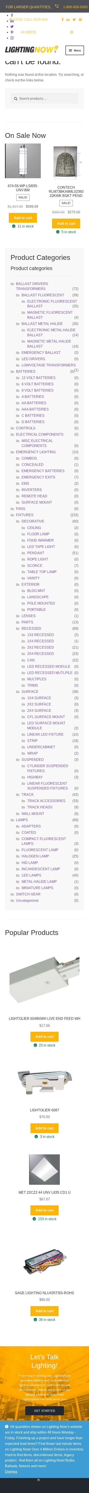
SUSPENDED (33, 759)
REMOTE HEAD (34, 496)
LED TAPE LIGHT (41, 547)
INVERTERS (32, 490)
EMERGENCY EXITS (38, 477)
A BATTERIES (33, 397)
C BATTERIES (33, 415)
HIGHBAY (35, 777)
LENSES (29, 616)
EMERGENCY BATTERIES (43, 471)
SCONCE (34, 565)
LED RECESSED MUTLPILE (50, 673)
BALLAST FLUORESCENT (43, 295)
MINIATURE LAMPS (37, 888)
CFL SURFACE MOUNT (46, 717)
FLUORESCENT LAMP (40, 850)
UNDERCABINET (41, 747)
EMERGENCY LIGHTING (36, 452)
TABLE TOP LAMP (42, 572)
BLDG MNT (36, 591)
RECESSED (31, 628)
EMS (25, 483)
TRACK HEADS (39, 807)
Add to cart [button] (23, 218)
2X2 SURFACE (39, 704)
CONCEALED (33, 464)
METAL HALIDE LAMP (39, 881)
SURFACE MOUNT (37, 502)
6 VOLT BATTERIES (38, 384)
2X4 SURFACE (39, 710)
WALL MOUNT (33, 814)
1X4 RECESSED (40, 641)
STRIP (32, 741)
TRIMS (32, 685)
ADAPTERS (31, 826)
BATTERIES (25, 371)
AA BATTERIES (34, 403)
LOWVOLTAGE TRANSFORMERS (49, 365)
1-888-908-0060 (75, 7)
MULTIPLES (36, 679)
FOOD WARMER (40, 540)
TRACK (28, 794)
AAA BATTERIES (35, 409)
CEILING (34, 528)
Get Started (44, 1410)
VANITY (33, 578)
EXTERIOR (31, 584)
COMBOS (29, 458)
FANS (20, 509)
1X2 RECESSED (40, 635)
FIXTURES (24, 515)
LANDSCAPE (38, 597)
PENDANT (35, 553)
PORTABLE (36, 609)
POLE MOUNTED (41, 603)
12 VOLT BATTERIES (39, 378)
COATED (29, 832)
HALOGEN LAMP (35, 856)
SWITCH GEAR (28, 894)
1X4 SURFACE (39, 698)
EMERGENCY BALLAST (41, 352)
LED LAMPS (31, 875)
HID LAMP (30, 863)
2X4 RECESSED (40, 654)
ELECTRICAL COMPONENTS (40, 434)
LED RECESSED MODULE (48, 666)
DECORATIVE (33, 521)
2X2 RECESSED (40, 647)
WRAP (32, 753)
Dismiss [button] (11, 1471)
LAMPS (22, 820)
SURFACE (30, 692)
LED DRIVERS (33, 359)
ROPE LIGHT (37, 559)
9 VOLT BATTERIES (38, 390)
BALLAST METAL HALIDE (42, 324)
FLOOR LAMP (38, 534)
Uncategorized (27, 900)
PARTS (27, 622)
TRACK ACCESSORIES (46, 801)
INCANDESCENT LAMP (41, 869)
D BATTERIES (33, 422)
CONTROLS (25, 428)
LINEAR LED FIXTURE (45, 734)
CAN (31, 660)
